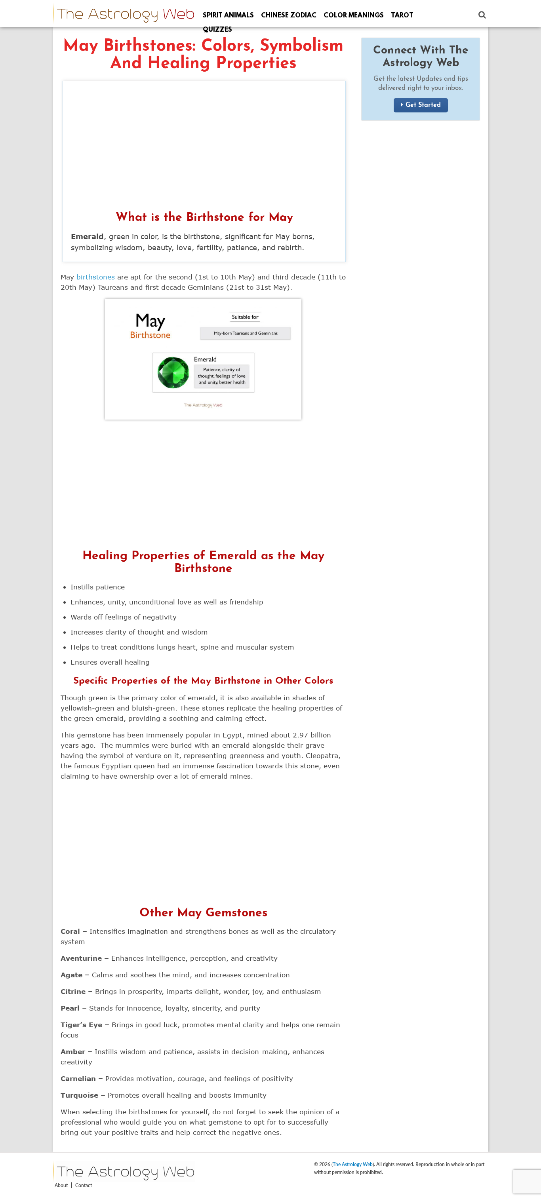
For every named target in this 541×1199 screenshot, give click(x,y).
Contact (83, 1185)
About (61, 1185)
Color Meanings (354, 15)
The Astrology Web (353, 1164)
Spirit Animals (228, 15)
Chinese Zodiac (288, 15)
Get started (423, 105)
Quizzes (217, 30)
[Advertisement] (204, 148)
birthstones (95, 277)
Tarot (402, 15)
